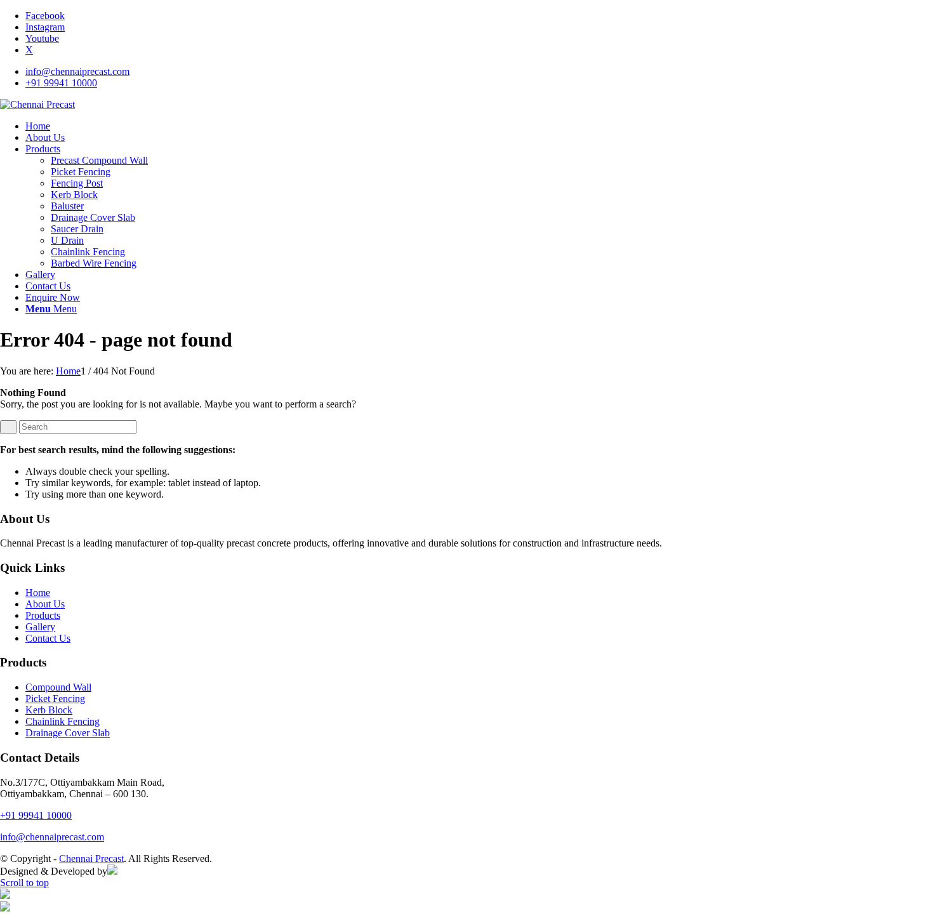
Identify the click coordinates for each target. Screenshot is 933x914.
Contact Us (47, 638)
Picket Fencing (55, 698)
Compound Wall (58, 687)
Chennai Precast (91, 858)
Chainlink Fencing (62, 721)
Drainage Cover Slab (67, 732)
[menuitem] (479, 71)
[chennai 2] (37, 104)
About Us (45, 604)
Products (42, 615)
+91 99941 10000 (61, 82)
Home (37, 592)
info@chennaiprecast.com (77, 71)
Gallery (40, 626)
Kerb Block (48, 710)
